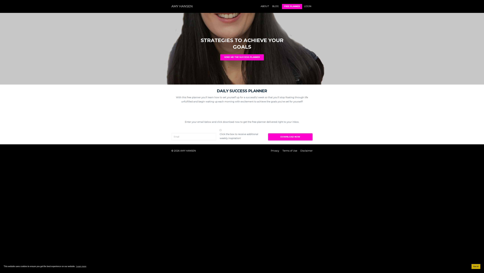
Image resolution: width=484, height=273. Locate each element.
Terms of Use (289, 150)
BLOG (275, 6)
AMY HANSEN (182, 6)
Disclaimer (306, 150)
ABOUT (265, 6)
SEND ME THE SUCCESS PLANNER (242, 57)
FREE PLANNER (292, 6)
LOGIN (307, 6)
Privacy (275, 150)
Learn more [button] (81, 266)
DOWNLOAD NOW (290, 137)
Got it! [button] (476, 266)
